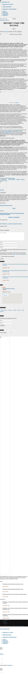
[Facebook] (0, 630)
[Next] (2, 645)
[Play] (1, 645)
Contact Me (5, 14)
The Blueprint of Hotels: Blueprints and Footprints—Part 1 (13, 589)
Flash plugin (9, 665)
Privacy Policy (16, 254)
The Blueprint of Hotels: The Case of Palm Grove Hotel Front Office (14, 594)
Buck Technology (21, 625)
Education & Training (8, 4)
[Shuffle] (0, 651)
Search (14, 18)
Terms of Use (23, 254)
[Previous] (0, 645)
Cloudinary (17, 102)
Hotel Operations (7, 6)
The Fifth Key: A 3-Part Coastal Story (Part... (11, 223)
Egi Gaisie (6, 31)
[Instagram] (1, 630)
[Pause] (3, 674)
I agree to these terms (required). (8, 256)
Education (2, 178)
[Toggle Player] (0, 650)
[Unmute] (1, 660)
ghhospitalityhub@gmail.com (9, 288)
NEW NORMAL (7, 178)
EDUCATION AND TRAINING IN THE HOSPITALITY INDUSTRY (11, 132)
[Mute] (0, 660)
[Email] (2, 630)
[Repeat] (2, 651)
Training (13, 178)
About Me (5, 12)
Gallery (4, 11)
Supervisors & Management (9, 9)
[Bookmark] (0, 17)
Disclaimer (5, 15)
